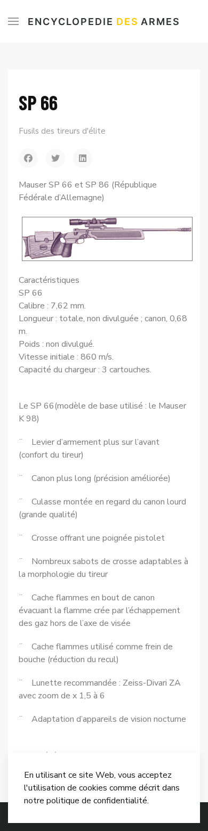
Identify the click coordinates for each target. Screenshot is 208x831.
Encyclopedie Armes (104, 21)
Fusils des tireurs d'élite (62, 131)
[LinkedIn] (82, 158)
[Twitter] (55, 158)
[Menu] (13, 21)
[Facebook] (28, 158)
